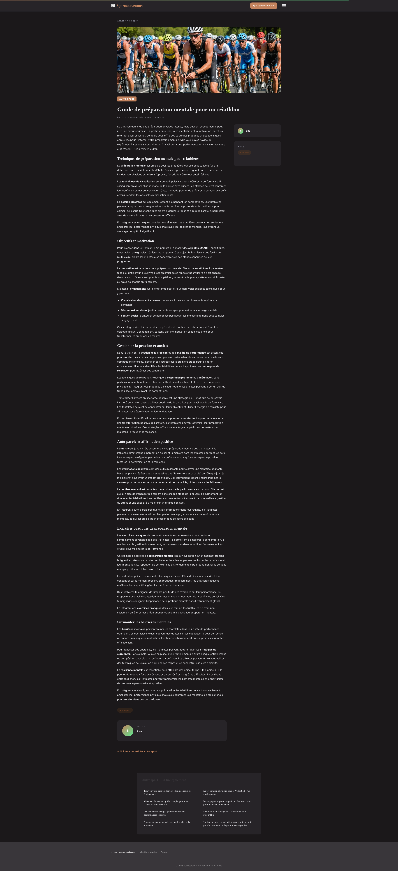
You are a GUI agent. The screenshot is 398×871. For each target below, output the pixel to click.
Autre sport (132, 20)
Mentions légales (148, 852)
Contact (165, 852)
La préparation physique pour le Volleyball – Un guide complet (226, 792)
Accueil (120, 20)
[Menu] (284, 5)
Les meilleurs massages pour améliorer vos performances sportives (164, 813)
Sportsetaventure (127, 6)
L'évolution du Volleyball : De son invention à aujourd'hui (225, 813)
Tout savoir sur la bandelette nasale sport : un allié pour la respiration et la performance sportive (227, 823)
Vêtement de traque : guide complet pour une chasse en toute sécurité (166, 803)
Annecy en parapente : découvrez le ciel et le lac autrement (167, 823)
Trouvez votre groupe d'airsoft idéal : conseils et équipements (167, 792)
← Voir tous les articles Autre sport (137, 751)
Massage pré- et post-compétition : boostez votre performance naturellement (226, 803)
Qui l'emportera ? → (263, 5)
